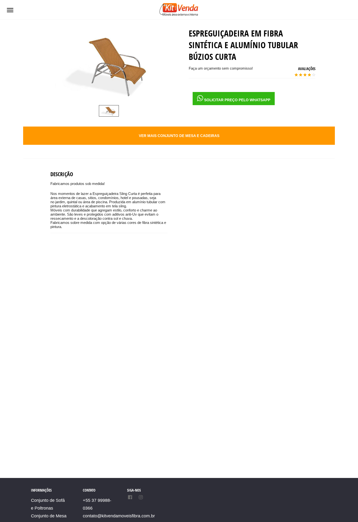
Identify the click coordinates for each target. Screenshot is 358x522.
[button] (10, 10)
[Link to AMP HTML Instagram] (141, 498)
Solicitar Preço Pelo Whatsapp (236, 100)
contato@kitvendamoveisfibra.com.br (119, 515)
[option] (109, 110)
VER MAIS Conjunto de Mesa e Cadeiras (179, 136)
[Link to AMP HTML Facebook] (131, 498)
